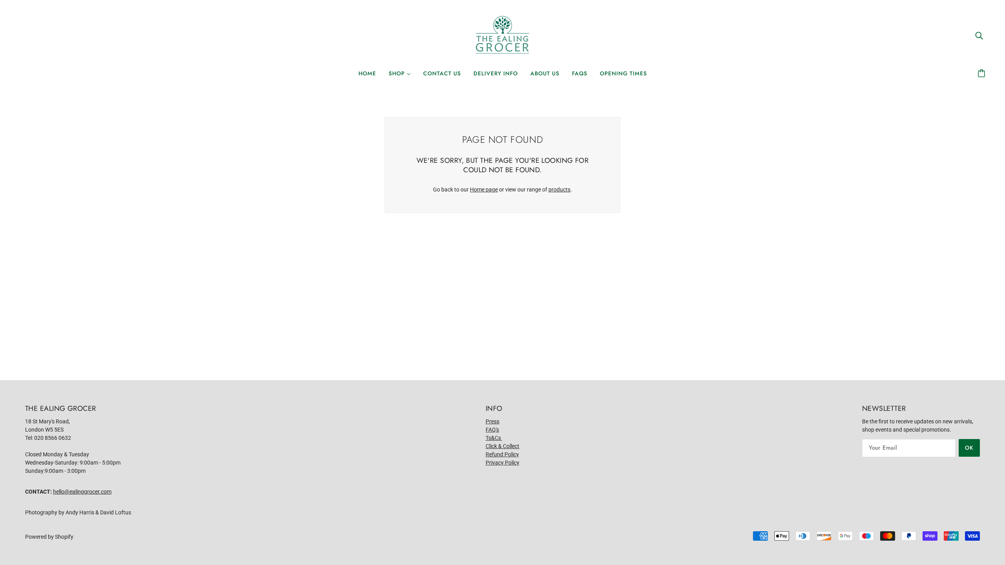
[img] (979, 35)
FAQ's (492, 429)
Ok (969, 448)
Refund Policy (502, 454)
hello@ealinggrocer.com (82, 491)
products (559, 189)
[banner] (502, 35)
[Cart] (982, 73)
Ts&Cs (494, 438)
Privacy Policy (502, 462)
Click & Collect (502, 446)
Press (492, 421)
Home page (484, 189)
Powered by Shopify (49, 537)
